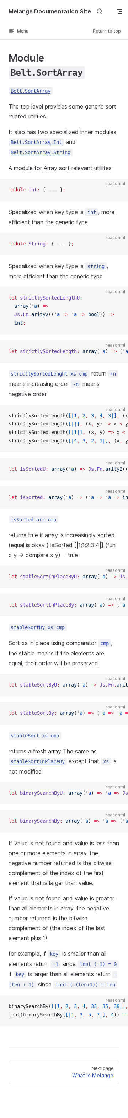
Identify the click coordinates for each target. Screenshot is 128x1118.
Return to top (107, 31)
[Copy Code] (117, 190)
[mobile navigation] (119, 11)
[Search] (99, 11)
